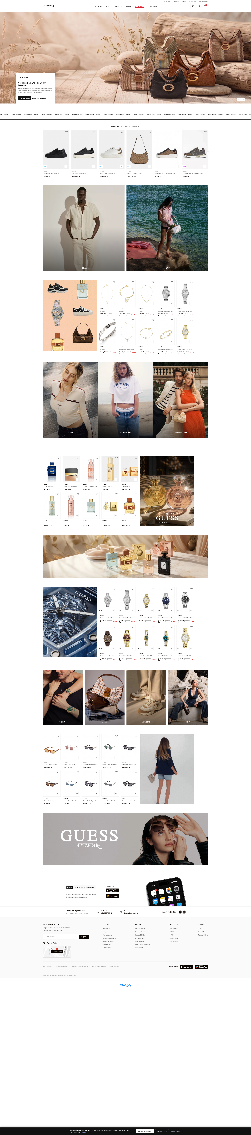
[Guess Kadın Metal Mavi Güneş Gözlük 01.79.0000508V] (71, 783)
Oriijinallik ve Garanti (109, 938)
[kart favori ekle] (66, 132)
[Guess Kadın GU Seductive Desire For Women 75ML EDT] (129, 469)
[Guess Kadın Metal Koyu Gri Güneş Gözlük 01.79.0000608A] (110, 783)
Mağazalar (167, 1)
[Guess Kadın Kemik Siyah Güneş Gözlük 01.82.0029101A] (129, 747)
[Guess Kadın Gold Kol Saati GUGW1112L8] (146, 638)
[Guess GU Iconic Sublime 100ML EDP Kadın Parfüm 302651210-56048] (90, 505)
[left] (43, 153)
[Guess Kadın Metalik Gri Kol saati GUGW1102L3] (165, 638)
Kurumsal (106, 924)
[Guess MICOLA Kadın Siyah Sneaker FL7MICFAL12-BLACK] (195, 142)
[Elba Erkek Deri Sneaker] (139, 149)
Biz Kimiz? (176, 1)
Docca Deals (174, 938)
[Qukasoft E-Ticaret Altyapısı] (125, 985)
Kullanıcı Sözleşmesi (62, 966)
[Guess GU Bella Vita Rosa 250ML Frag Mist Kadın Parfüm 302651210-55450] (71, 505)
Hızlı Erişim (139, 924)
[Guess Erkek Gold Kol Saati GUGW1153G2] (185, 331)
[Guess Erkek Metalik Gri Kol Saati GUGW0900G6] (165, 293)
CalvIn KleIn (34, 114)
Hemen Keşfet (25, 98)
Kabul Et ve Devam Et (145, 1131)
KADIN (172, 935)
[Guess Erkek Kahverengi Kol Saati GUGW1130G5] (107, 638)
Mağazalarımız (107, 935)
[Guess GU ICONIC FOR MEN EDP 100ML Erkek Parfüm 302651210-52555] (129, 505)
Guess (12, 114)
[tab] (114, 127)
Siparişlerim (139, 947)
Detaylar (83, 1132)
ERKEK (172, 932)
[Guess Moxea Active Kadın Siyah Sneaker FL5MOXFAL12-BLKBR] (84, 149)
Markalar (201, 924)
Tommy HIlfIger (22, 114)
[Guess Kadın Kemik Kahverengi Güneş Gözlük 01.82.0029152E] (51, 783)
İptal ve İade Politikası (98, 966)
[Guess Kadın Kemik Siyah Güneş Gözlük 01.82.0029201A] (129, 783)
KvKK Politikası (47, 966)
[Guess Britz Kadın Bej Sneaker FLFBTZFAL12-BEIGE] (167, 142)
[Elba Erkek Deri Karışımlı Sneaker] (56, 149)
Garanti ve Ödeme (108, 941)
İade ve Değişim (140, 932)
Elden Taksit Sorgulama (142, 944)
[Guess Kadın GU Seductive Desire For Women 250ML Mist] (110, 469)
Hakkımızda (106, 929)
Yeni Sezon (173, 929)
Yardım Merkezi (203, 1)
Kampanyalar (107, 947)
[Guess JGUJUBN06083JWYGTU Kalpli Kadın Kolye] (146, 293)
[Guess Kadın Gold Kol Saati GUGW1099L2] (185, 638)
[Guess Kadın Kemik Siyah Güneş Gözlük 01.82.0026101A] (90, 747)
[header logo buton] (49, 6)
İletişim (184, 1)
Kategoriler (174, 924)
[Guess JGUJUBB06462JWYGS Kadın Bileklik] (146, 331)
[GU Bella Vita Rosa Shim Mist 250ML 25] (90, 469)
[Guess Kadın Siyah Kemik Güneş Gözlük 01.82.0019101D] (90, 783)
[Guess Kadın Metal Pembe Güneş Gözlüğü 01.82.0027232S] (71, 747)
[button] (98, 6)
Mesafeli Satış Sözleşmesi (80, 966)
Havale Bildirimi (140, 935)
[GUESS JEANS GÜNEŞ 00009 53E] (51, 747)
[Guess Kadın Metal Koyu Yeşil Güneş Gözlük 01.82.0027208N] (110, 747)
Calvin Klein (202, 932)
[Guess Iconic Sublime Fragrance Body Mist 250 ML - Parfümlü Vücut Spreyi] (51, 505)
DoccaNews (192, 1)
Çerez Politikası (114, 966)
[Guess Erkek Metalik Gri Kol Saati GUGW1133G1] (185, 600)
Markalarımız (107, 944)
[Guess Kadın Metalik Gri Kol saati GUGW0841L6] (185, 293)
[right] (208, 153)
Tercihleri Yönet (162, 1131)
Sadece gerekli (175, 1131)
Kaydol (83, 937)
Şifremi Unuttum (140, 938)
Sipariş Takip (139, 941)
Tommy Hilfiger (203, 935)
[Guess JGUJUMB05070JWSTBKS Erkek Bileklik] (107, 331)
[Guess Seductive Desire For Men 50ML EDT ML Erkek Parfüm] (71, 469)
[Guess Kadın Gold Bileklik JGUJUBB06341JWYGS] (165, 331)
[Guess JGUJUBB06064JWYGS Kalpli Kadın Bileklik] (127, 293)
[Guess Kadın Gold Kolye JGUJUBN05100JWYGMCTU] (127, 331)
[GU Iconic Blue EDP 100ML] (51, 469)
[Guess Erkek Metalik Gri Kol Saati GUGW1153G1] (165, 600)
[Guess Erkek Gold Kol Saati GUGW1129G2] (127, 638)
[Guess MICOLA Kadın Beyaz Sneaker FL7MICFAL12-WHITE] (111, 149)
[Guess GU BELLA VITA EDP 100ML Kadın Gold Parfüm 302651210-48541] (110, 505)
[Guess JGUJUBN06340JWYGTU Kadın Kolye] (107, 293)
